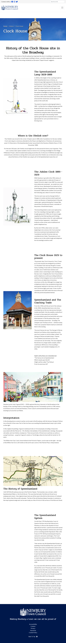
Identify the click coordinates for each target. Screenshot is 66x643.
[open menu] (62, 7)
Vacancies (33, 630)
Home (5, 26)
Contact (33, 626)
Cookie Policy (33, 632)
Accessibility (33, 624)
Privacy (33, 628)
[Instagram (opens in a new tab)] (14, 2)
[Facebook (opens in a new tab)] (12, 2)
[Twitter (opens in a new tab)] (17, 2)
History (11, 26)
